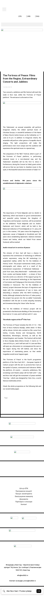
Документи (23, 499)
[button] (4, 9)
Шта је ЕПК (23, 488)
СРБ (20, 16)
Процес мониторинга (23, 494)
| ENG (37, 16)
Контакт (24, 504)
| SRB (28, 16)
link (37, 386)
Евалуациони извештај (24, 496)
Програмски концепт (24, 491)
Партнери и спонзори (23, 502)
